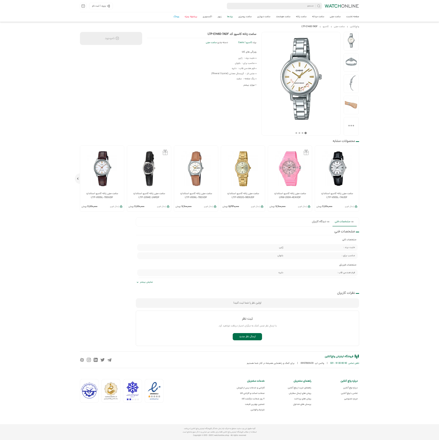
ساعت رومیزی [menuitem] (245, 17)
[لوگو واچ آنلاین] (342, 6)
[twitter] (102, 360)
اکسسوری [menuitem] (207, 17)
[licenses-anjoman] (134, 391)
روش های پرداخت (302, 398)
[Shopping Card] (83, 6)
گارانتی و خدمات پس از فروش (251, 387)
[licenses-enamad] (155, 391)
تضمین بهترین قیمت (255, 404)
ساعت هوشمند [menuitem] (283, 17)
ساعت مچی (211, 42)
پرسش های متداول (302, 404)
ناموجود (109, 38)
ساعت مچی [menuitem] (335, 17)
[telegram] (109, 360)
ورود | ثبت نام (99, 6)
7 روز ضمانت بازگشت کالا (253, 398)
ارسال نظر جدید (247, 337)
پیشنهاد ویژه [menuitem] (191, 17)
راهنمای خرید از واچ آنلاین (299, 387)
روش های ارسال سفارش (300, 393)
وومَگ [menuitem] (176, 17)
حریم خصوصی (351, 398)
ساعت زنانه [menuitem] (301, 17)
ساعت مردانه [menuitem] (318, 17)
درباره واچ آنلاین (350, 387)
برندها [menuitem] (230, 17)
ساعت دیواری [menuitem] (263, 17)
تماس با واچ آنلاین (349, 393)
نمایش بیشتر (146, 282)
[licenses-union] (91, 391)
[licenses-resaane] (112, 391)
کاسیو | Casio (245, 42)
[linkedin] (96, 360)
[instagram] (89, 360)
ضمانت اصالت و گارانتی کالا (252, 393)
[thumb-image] (351, 41)
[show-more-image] (351, 126)
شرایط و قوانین (258, 409)
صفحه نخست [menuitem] (352, 17)
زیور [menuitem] (220, 17)
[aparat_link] (82, 360)
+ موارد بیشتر (249, 85)
